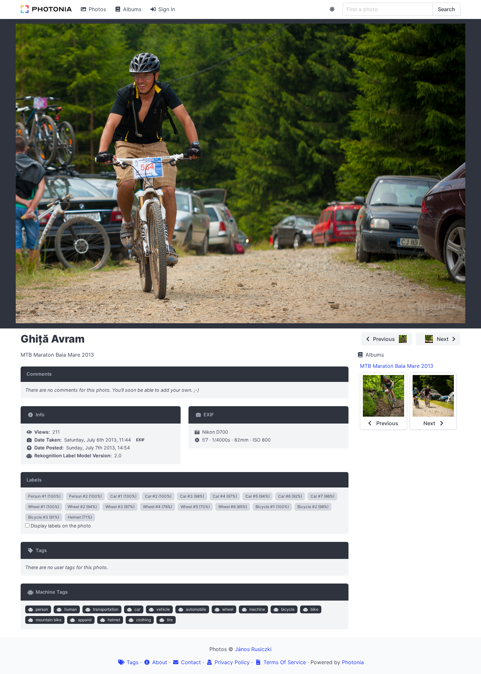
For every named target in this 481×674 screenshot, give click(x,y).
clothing (143, 619)
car (137, 609)
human (70, 609)
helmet (114, 619)
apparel (85, 619)
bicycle (287, 609)
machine (257, 609)
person (42, 609)
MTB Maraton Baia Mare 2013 (396, 366)
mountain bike (49, 619)
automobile (196, 609)
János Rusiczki (253, 649)
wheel (227, 609)
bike (314, 609)
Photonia (353, 662)
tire (170, 619)
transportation (105, 609)
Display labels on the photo (60, 525)
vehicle (163, 609)
